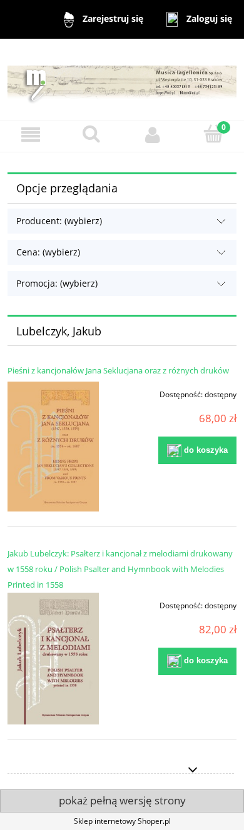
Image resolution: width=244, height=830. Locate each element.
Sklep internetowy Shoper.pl (122, 821)
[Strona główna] (122, 79)
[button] (30, 134)
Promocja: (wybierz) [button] (57, 283)
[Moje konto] (152, 134)
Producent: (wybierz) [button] (59, 221)
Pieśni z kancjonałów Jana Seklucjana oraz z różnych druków (118, 370)
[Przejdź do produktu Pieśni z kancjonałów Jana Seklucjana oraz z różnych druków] (53, 446)
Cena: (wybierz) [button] (48, 252)
